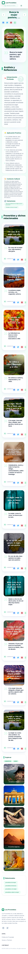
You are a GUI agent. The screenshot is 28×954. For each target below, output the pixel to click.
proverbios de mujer (10, 882)
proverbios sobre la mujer (12, 892)
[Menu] (21, 5)
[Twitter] (7, 22)
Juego (15, 761)
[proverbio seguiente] (24, 15)
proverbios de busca (10, 885)
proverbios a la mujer (11, 889)
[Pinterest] (11, 22)
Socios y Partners (7, 940)
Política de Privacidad (8, 937)
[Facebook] (3, 22)
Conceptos (8, 761)
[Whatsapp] (14, 22)
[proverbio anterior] (3, 15)
